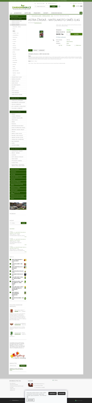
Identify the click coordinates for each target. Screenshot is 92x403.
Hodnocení (41, 50)
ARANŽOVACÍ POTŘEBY (15, 187)
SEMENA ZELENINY (16, 23)
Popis (30, 50)
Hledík (14, 43)
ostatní (14, 75)
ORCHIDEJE (13, 174)
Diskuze (35, 50)
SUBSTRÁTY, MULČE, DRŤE (17, 118)
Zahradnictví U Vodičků (40, 387)
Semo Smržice (70, 41)
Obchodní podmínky (14, 384)
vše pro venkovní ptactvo (17, 148)
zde (27, 396)
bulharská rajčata (16, 85)
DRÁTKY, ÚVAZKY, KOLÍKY (17, 133)
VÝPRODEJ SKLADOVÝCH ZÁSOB (17, 196)
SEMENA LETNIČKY (15, 24)
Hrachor (14, 45)
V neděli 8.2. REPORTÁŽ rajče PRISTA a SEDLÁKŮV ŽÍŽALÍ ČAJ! (18, 248)
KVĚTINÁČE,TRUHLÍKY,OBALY (17, 125)
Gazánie (14, 39)
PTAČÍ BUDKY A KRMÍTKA (17, 160)
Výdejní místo (37, 13)
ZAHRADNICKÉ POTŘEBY (16, 111)
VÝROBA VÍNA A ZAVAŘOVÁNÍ (18, 139)
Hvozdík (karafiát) (16, 49)
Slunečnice (15, 37)
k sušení (14, 41)
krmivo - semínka (16, 153)
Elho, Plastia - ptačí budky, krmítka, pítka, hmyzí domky (18, 165)
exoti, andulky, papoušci (17, 156)
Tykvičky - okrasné (16, 73)
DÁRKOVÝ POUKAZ (14, 16)
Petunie (14, 64)
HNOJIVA (13, 114)
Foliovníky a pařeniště (17, 108)
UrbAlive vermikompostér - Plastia (17, 185)
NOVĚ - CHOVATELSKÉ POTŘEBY (15, 193)
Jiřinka (14, 52)
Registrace (80, 3)
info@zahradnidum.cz (40, 383)
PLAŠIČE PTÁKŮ (15, 162)
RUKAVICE (14, 123)
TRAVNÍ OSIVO (15, 119)
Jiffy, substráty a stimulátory (19, 106)
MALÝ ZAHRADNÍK (15, 141)
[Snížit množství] (70, 34)
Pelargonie (15, 62)
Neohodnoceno (38, 23)
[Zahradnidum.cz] (21, 7)
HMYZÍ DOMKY (15, 158)
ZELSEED (13, 86)
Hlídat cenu (78, 45)
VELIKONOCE (13, 171)
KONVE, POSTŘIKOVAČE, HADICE (18, 127)
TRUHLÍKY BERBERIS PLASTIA (16, 176)
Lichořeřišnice (15, 35)
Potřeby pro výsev (15, 98)
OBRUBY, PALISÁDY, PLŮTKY (17, 137)
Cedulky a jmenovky (16, 104)
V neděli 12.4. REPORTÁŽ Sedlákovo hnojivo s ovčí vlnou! (18, 233)
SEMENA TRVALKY (15, 81)
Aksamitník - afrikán (17, 26)
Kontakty (45, 13)
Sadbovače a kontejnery (17, 100)
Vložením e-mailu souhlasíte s (16, 369)
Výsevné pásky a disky (17, 77)
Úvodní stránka (11, 13)
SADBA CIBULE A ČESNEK (17, 94)
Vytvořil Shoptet (79, 400)
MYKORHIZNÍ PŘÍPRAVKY (16, 181)
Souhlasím (62, 393)
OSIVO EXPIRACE (15, 90)
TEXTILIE (13, 131)
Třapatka (14, 47)
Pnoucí (14, 28)
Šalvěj (14, 66)
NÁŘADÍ (13, 121)
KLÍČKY (13, 88)
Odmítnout (52, 393)
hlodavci (14, 155)
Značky (12, 198)
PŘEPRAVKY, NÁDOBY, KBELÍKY (18, 129)
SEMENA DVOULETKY (16, 79)
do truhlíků (15, 60)
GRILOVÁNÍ (13, 179)
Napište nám (28, 13)
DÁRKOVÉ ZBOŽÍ (14, 190)
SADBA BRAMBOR (15, 92)
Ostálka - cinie (16, 33)
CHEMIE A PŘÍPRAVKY (16, 116)
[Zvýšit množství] (70, 33)
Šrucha (14, 68)
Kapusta (14, 54)
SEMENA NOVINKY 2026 (17, 21)
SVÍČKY (13, 143)
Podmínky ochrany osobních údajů (16, 386)
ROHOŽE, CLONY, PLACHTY (17, 135)
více (25, 236)
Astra (14, 31)
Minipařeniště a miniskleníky (18, 102)
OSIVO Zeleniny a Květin (16, 18)
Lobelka (14, 56)
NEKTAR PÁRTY (16, 70)
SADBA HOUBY (15, 83)
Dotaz (69, 45)
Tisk (61, 45)
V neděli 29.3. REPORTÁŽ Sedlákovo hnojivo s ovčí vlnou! (18, 240)
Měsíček (14, 58)
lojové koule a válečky (17, 151)
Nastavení (30, 400)
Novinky (12, 229)
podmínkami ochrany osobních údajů (16, 370)
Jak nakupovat (18, 13)
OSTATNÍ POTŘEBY (15, 145)
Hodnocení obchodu (56, 13)
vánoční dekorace (15, 169)
